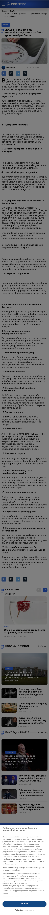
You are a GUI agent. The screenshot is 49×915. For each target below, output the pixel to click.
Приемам (25, 904)
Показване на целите (24, 910)
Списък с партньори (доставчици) (18, 896)
